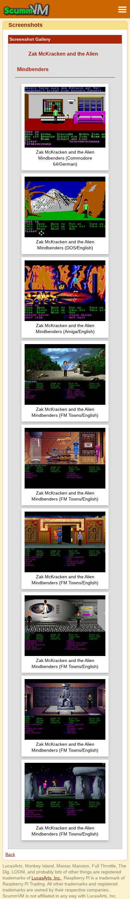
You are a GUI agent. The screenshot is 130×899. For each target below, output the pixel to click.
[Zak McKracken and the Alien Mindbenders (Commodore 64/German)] (65, 118)
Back (10, 854)
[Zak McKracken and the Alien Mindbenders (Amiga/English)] (65, 291)
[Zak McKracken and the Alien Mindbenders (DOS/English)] (65, 208)
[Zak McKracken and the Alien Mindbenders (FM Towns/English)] (65, 375)
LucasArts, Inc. (46, 877)
